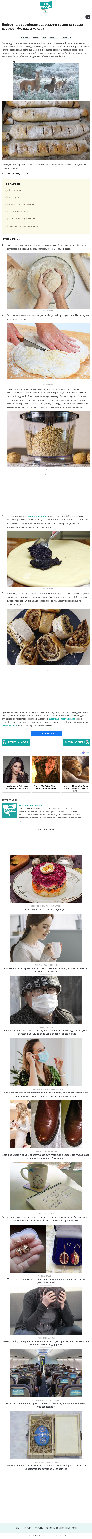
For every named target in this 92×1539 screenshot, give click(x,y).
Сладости (66, 37)
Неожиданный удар (46, 1338)
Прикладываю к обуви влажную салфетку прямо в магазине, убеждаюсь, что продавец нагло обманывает (46, 1156)
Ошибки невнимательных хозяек (46, 906)
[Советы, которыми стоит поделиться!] (46, 6)
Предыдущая (17, 742)
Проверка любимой (46, 1214)
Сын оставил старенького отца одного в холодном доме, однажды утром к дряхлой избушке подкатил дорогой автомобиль (46, 1032)
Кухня (35, 37)
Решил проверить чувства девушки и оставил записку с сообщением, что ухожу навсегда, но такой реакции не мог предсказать (46, 1218)
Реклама (39, 1528)
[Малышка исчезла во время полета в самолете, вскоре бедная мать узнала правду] (46, 1373)
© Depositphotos (48, 310)
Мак (44, 37)
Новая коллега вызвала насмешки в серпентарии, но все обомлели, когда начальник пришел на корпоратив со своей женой (46, 1094)
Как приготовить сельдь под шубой (46, 909)
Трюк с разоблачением (46, 1152)
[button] (14, 62)
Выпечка (25, 37)
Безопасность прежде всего (46, 1400)
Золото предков (46, 1276)
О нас (18, 1528)
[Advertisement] (46, 492)
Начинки (54, 37)
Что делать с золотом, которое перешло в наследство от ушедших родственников (46, 1281)
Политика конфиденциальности (61, 1528)
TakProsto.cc (32, 1536)
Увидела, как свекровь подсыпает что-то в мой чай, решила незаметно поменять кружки (46, 970)
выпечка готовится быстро (63, 718)
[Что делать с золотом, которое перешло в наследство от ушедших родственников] (46, 1249)
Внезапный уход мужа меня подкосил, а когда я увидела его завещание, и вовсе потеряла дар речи (46, 1343)
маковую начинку (37, 515)
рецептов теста (9, 725)
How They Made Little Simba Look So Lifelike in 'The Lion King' (75, 788)
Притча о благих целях (46, 965)
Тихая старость (46, 1027)
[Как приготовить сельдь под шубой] (46, 879)
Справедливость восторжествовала (46, 1089)
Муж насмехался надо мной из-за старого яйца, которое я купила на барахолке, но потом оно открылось (46, 1467)
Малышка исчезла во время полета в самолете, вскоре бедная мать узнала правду (46, 1405)
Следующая (75, 742)
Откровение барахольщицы (46, 1462)
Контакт (27, 1528)
